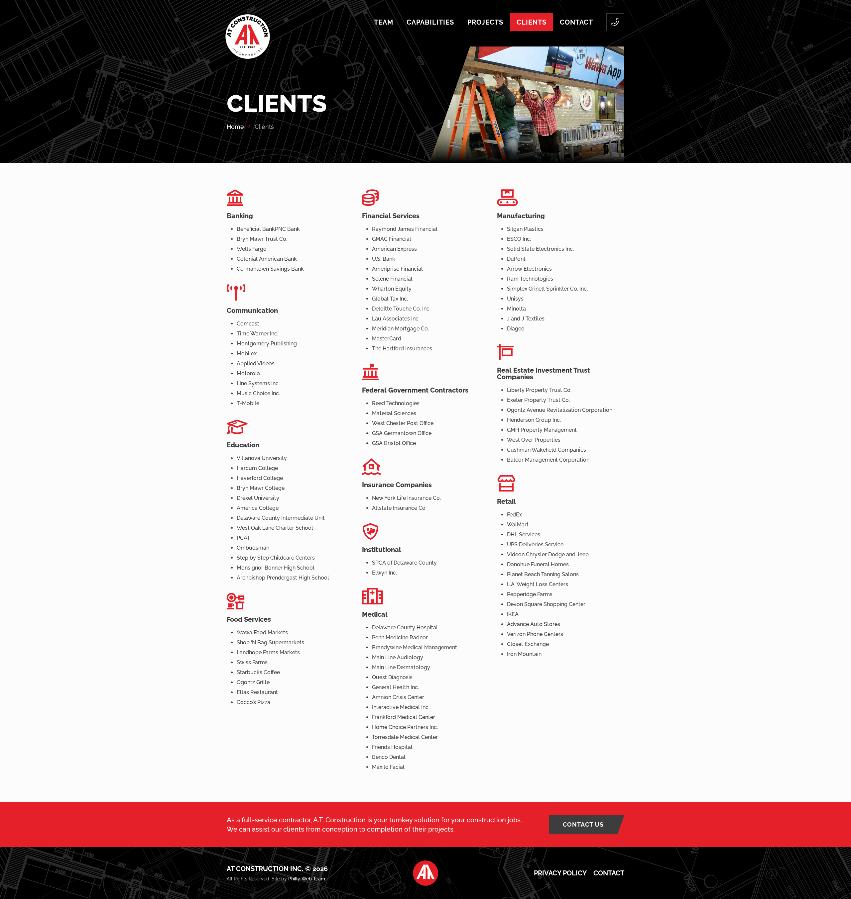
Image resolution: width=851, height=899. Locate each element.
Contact (608, 873)
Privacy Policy (560, 873)
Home (235, 126)
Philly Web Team (306, 878)
